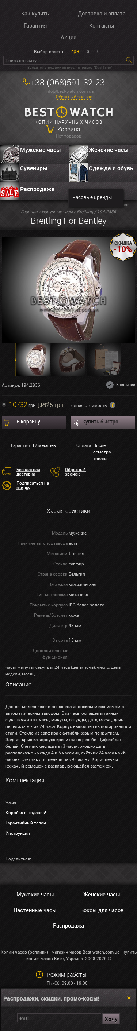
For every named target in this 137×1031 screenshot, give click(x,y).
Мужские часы (40, 150)
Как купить (35, 13)
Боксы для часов (101, 910)
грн (75, 51)
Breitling (85, 211)
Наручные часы (57, 211)
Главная (29, 211)
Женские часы (101, 894)
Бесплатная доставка (28, 471)
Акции (68, 37)
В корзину (28, 421)
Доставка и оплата (102, 13)
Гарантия (35, 25)
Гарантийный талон (25, 823)
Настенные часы (35, 910)
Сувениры (33, 168)
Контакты (101, 25)
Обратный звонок (74, 96)
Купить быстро (100, 421)
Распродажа (37, 189)
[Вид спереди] (68, 289)
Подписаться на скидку (32, 485)
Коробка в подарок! (25, 812)
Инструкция (17, 833)
